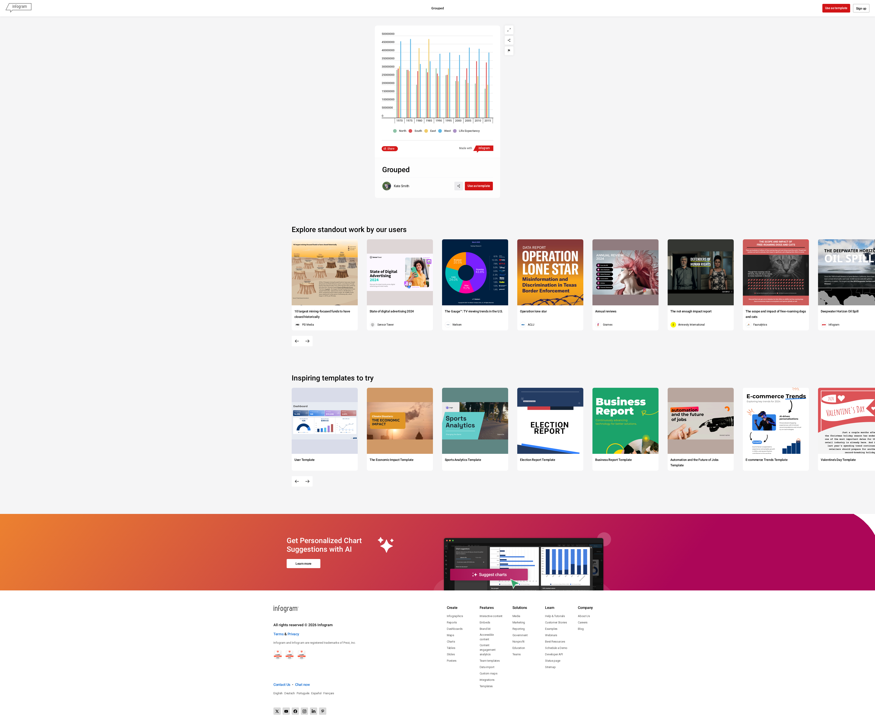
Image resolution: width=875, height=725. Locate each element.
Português (303, 693)
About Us (584, 616)
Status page (552, 660)
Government (520, 635)
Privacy (293, 634)
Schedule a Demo (556, 648)
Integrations (487, 680)
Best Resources (555, 641)
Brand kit (485, 629)
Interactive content (491, 616)
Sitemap (550, 667)
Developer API (554, 654)
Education (518, 648)
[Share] (509, 40)
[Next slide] (307, 341)
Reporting (518, 629)
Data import (487, 667)
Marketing (518, 622)
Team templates (490, 660)
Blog (581, 629)
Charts (451, 641)
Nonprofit (518, 641)
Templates (486, 686)
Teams (516, 654)
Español (316, 693)
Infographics (455, 616)
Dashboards (455, 629)
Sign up (861, 8)
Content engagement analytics (488, 649)
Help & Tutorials (555, 616)
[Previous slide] (297, 341)
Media (516, 616)
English (278, 693)
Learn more (303, 563)
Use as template (836, 8)
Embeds (485, 622)
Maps (450, 635)
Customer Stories (556, 622)
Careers (582, 622)
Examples (551, 629)
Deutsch (289, 693)
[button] (401, 131)
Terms (278, 634)
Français (328, 693)
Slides (451, 654)
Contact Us (281, 684)
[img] (396, 94)
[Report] (509, 50)
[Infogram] (18, 8)
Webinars (551, 635)
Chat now (302, 684)
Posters (451, 660)
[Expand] (509, 30)
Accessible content (487, 637)
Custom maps (488, 673)
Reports (452, 622)
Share (390, 148)
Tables (451, 648)
